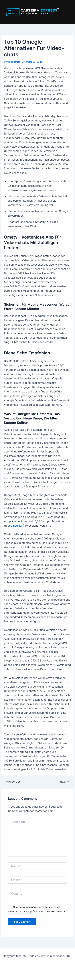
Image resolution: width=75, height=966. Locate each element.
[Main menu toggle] (69, 12)
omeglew (16, 525)
